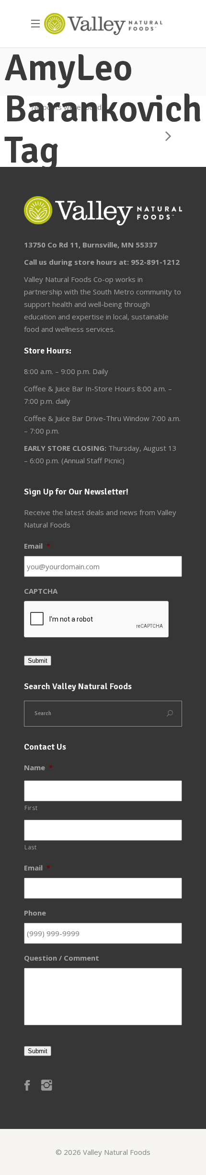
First (30, 808)
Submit (37, 660)
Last (30, 847)
